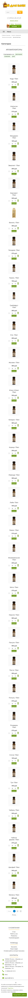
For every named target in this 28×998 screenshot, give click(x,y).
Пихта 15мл (14, 670)
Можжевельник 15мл (14, 558)
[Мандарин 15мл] (14, 126)
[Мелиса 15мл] (14, 885)
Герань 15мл (14, 278)
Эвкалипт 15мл (14, 165)
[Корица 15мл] (14, 437)
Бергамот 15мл (14, 194)
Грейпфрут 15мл (14, 306)
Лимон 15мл (14, 530)
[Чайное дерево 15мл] (14, 828)
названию (7, 56)
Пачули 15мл (14, 642)
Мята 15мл (14, 587)
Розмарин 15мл (14, 726)
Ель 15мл (14, 335)
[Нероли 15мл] (14, 605)
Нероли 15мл (14, 615)
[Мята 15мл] (14, 577)
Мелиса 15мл (14, 895)
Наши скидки (14, 949)
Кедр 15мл (14, 78)
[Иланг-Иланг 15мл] (14, 380)
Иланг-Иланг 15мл (14, 391)
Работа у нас (14, 934)
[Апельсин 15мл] (14, 96)
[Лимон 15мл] (14, 520)
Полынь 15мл (14, 697)
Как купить (14, 947)
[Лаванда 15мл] (14, 465)
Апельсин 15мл (14, 107)
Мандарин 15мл (14, 137)
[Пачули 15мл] (14, 633)
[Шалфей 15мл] (14, 857)
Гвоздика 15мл (14, 250)
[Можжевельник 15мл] (14, 548)
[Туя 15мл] (14, 773)
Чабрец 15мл (14, 810)
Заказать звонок (14, 20)
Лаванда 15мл (14, 475)
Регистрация (18, 24)
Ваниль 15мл (14, 222)
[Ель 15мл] (14, 325)
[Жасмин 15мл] (14, 353)
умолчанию (18, 54)
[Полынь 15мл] (14, 688)
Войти (12, 24)
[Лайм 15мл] (14, 493)
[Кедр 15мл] (14, 69)
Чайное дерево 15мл (14, 838)
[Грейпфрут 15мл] (14, 295)
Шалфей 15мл (14, 867)
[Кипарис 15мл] (14, 410)
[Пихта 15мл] (14, 660)
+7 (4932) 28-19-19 (14, 18)
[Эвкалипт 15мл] (14, 155)
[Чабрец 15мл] (14, 800)
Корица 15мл (14, 447)
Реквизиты (14, 936)
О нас (14, 932)
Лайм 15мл (14, 502)
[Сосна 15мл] (14, 745)
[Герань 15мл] (14, 268)
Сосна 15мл (14, 755)
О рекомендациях (14, 938)
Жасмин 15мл (14, 362)
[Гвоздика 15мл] (14, 240)
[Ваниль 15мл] (14, 213)
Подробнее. (11, 988)
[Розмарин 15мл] (14, 715)
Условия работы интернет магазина (14, 951)
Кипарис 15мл (14, 419)
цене (13, 56)
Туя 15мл (14, 782)
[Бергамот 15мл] (14, 183)
